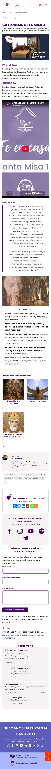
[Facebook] (15, 506)
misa (30, 324)
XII (5, 482)
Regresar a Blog (9, 17)
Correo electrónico (11, 577)
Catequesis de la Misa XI (36, 475)
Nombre (6, 567)
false (8, 628)
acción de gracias (34, 93)
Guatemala (8, 479)
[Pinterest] (27, 506)
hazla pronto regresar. (15, 353)
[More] (36, 506)
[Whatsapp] (32, 506)
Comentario (8, 588)
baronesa (23, 475)
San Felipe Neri (38, 479)
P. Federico (18, 479)
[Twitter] (19, 506)
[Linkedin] (23, 506)
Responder (9, 662)
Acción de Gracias (11, 475)
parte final (27, 479)
